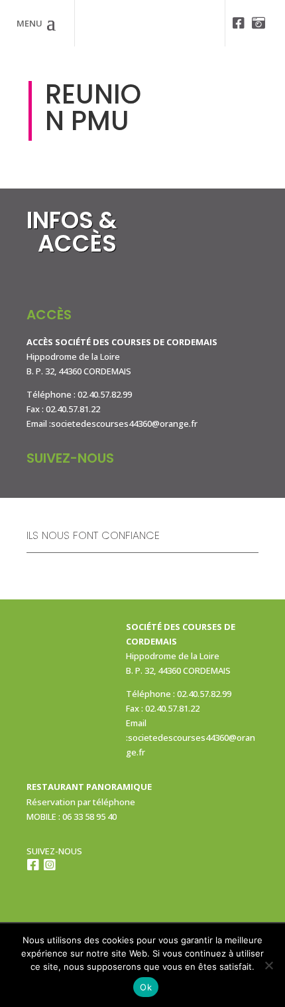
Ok (146, 987)
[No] (268, 965)
